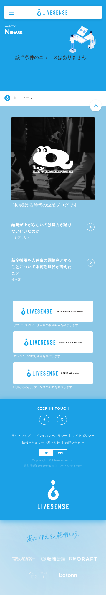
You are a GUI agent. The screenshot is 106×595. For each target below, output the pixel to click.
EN (60, 452)
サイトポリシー (83, 435)
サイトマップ (21, 435)
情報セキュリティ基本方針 (41, 442)
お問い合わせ (74, 442)
